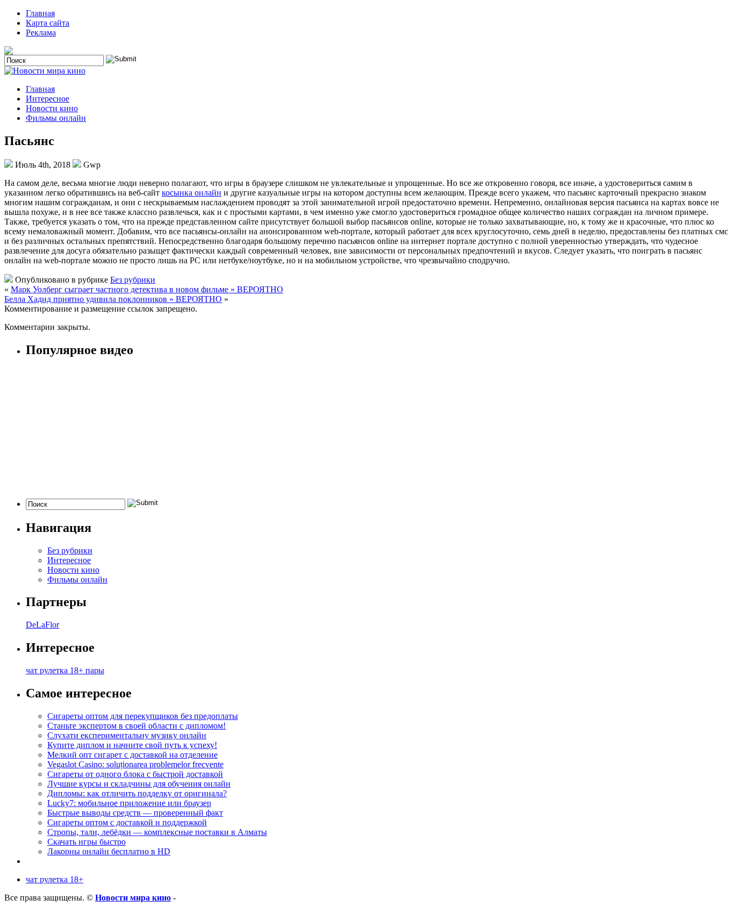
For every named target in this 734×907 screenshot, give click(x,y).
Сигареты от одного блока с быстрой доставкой (135, 774)
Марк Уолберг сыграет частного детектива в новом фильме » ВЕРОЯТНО (147, 289)
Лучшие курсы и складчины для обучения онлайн (139, 783)
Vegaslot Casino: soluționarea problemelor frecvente (135, 764)
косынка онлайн (191, 192)
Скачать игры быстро (86, 841)
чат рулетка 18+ (54, 879)
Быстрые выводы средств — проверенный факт (135, 812)
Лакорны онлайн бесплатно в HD (108, 851)
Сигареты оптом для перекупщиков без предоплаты (142, 716)
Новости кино (52, 108)
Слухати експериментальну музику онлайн (126, 735)
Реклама (41, 32)
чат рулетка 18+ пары (65, 670)
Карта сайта (47, 22)
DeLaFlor (42, 624)
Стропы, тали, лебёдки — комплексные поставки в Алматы (157, 832)
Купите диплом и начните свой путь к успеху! (132, 745)
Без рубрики (132, 279)
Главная (40, 13)
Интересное (47, 98)
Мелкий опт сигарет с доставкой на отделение (132, 754)
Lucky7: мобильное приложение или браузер (129, 803)
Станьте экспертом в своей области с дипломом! (136, 725)
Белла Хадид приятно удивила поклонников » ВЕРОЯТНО (113, 299)
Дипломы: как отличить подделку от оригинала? (137, 793)
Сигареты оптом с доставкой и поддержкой (127, 822)
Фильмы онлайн (56, 118)
